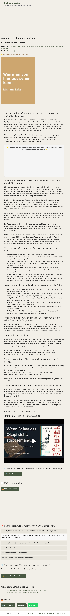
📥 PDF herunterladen (10, 489)
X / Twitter (21, 605)
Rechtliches (50, 613)
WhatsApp (33, 605)
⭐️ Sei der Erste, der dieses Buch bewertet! (16, 54)
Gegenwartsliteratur (33, 46)
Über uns (31, 613)
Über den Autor (40, 613)
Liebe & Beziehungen (48, 46)
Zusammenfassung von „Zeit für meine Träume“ (21, 593)
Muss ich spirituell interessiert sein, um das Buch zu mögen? (25, 543)
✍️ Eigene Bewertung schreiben (14, 576)
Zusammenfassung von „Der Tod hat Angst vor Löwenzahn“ (25, 590)
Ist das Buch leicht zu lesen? (14, 548)
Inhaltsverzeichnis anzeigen (14, 42)
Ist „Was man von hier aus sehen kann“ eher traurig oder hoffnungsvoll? (29, 531)
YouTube (58, 613)
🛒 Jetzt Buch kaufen (13, 474)
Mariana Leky (10, 51)
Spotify (64, 613)
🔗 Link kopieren (8, 605)
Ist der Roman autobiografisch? (15, 553)
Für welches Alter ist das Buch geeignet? (18, 557)
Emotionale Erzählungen (17, 46)
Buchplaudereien (11, 3)
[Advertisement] (35, 21)
